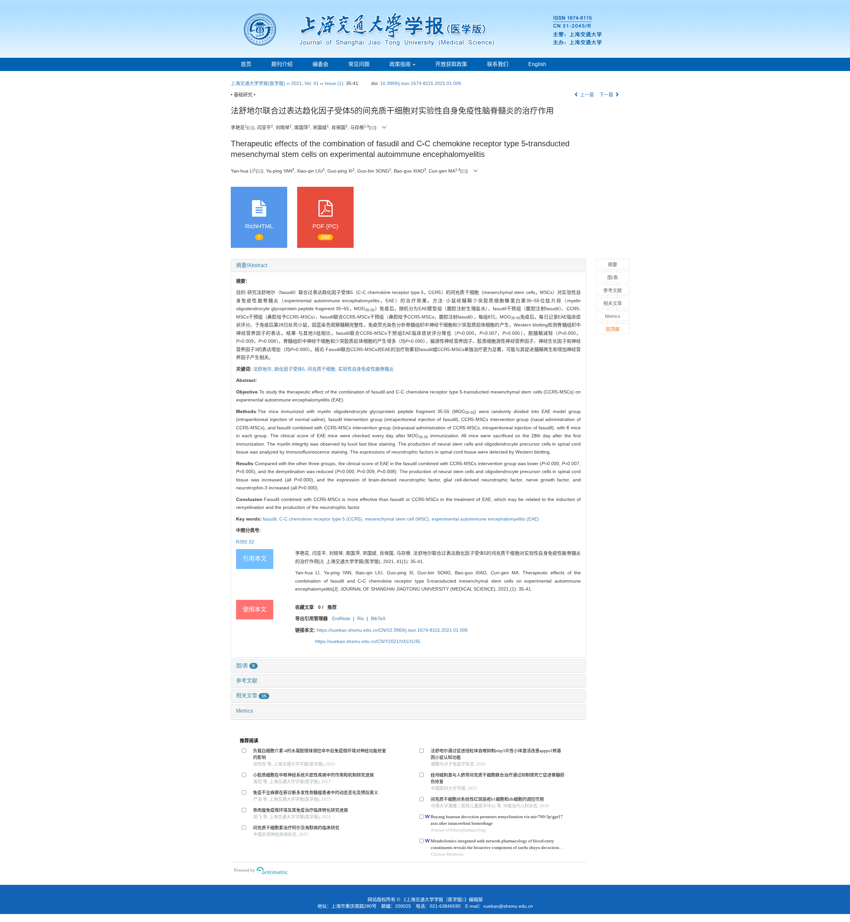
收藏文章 (304, 607)
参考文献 (246, 680)
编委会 (320, 64)
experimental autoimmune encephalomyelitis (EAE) (485, 519)
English (537, 64)
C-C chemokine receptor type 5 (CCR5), (322, 519)
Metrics (244, 711)
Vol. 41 (311, 83)
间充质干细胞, (322, 369)
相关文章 (251, 695)
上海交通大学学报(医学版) (258, 83)
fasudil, (271, 519)
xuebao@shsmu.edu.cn (508, 906)
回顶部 (613, 329)
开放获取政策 (451, 64)
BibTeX (378, 618)
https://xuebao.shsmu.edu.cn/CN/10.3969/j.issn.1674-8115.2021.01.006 (392, 630)
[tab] (408, 265)
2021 (296, 83)
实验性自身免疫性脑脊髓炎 (366, 369)
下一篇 (607, 94)
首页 (246, 64)
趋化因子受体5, (290, 369)
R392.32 (245, 541)
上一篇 (586, 94)
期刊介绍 (282, 64)
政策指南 (400, 64)
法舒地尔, (263, 369)
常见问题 (359, 64)
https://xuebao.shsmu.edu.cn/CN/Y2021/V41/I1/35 (367, 641)
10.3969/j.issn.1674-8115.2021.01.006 (420, 83)
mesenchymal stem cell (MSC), (398, 519)
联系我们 (497, 64)
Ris (360, 618)
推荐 (332, 607)
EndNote (341, 618)
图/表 (245, 666)
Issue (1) (334, 83)
